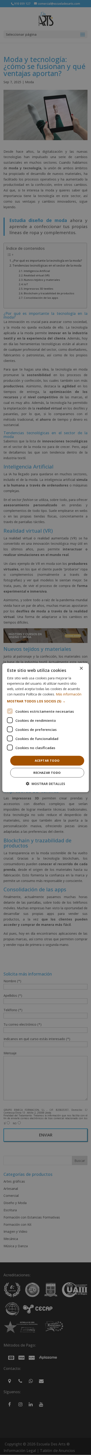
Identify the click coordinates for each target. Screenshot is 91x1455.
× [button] (81, 668)
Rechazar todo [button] (47, 773)
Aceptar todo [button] (47, 760)
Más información (68, 694)
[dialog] (45, 727)
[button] (45, 701)
